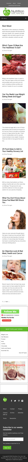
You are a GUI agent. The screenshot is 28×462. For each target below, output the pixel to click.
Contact (19, 3)
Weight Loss (4, 334)
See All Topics (23, 353)
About (14, 3)
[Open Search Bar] (26, 18)
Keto (2, 341)
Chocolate (4, 346)
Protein (3, 339)
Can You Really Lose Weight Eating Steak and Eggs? (13, 95)
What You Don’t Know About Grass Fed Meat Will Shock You (13, 200)
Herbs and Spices (6, 348)
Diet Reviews (4, 337)
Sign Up (7, 447)
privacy (8, 443)
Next (7, 301)
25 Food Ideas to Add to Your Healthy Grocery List (12, 150)
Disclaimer (9, 3)
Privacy (20, 409)
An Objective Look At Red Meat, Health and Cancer (12, 252)
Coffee (3, 344)
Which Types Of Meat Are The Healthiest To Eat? (12, 46)
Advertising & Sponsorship (14, 5)
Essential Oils (5, 350)
